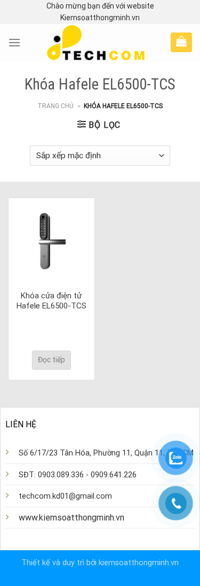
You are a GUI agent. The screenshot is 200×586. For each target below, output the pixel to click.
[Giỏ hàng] (181, 41)
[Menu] (14, 42)
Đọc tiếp (51, 359)
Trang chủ (55, 106)
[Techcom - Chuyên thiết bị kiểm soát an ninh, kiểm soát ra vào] (96, 42)
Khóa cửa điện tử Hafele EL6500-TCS (51, 301)
